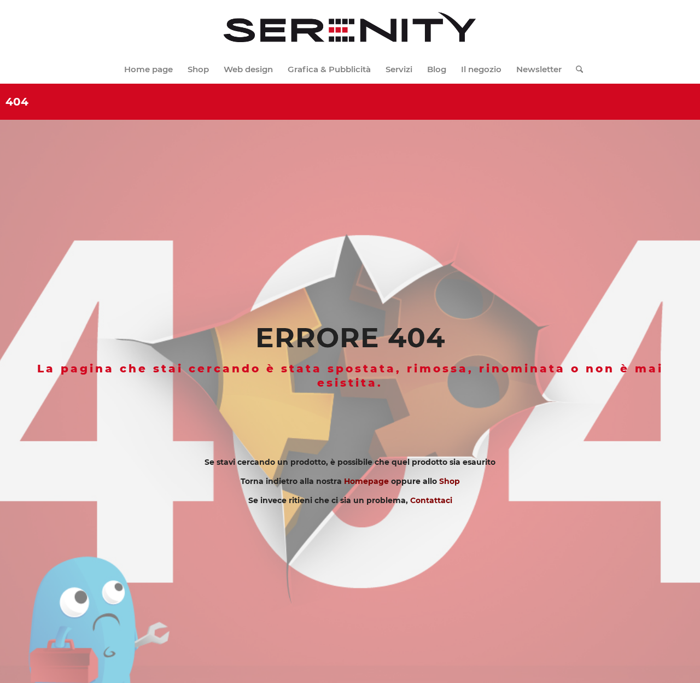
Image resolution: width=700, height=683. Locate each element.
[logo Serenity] (350, 28)
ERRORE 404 (350, 337)
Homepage (366, 481)
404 (16, 101)
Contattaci (431, 500)
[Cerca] (576, 69)
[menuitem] (148, 69)
